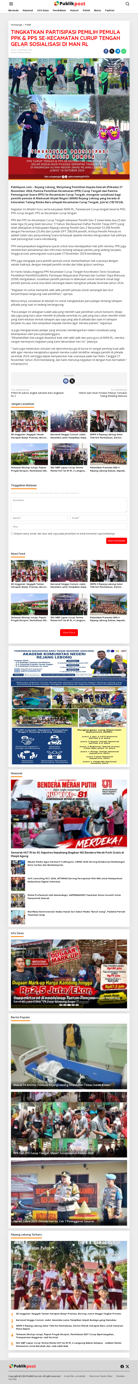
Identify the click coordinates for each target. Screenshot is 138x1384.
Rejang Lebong (23, 52)
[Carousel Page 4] (73, 1005)
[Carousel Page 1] (61, 1005)
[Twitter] (72, 381)
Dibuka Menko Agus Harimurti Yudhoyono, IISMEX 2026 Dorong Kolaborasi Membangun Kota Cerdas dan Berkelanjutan (76, 863)
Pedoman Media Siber (100, 1376)
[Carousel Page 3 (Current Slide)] (69, 1005)
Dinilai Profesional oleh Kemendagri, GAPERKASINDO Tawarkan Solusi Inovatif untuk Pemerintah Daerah (74, 896)
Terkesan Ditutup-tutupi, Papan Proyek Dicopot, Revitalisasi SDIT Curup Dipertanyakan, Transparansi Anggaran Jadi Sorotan (29, 469)
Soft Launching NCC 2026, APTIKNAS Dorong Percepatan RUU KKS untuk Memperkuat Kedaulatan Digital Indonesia (75, 880)
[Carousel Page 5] (77, 1005)
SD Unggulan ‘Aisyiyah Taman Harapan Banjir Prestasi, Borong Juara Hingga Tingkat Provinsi (29, 436)
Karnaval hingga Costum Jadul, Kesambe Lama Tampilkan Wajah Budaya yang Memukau (69, 436)
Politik (13, 52)
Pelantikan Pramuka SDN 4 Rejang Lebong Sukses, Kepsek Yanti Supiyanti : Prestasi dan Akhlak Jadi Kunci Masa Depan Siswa (107, 469)
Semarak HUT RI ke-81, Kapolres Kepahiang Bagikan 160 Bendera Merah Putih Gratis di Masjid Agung (67, 854)
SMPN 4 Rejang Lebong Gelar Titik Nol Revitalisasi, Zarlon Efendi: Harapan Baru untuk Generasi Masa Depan (106, 436)
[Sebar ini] (106, 51)
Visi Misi (12, 1379)
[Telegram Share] (117, 51)
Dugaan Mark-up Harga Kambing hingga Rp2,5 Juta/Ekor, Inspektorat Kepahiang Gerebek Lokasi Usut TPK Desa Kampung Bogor (66, 999)
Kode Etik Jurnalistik (74, 1376)
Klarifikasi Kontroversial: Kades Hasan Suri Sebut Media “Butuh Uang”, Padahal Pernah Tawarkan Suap (76, 913)
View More (69, 632)
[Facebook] (65, 381)
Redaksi (120, 1376)
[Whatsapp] (123, 51)
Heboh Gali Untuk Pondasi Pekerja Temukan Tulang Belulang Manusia (103, 392)
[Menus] (11, 4)
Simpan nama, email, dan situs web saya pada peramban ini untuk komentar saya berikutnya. (64, 533)
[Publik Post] (69, 3)
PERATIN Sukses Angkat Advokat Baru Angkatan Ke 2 (37, 392)
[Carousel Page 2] (65, 1005)
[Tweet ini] (111, 51)
